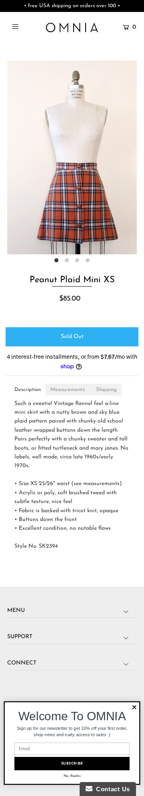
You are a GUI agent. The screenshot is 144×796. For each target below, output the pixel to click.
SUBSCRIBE (72, 763)
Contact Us (111, 789)
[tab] (28, 389)
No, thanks (72, 776)
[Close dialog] (134, 707)
